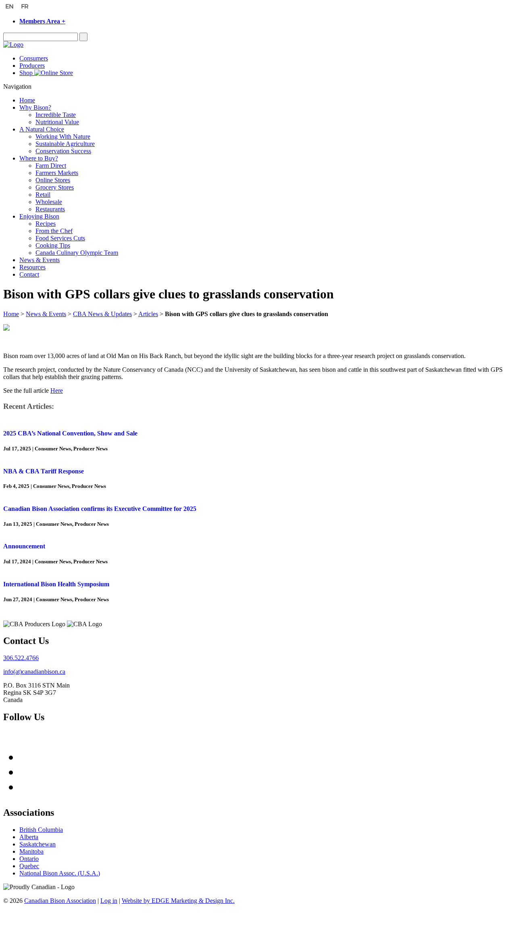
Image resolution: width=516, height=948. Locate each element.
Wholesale (48, 201)
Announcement (24, 546)
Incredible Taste (55, 114)
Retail (42, 194)
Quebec (29, 866)
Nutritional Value (57, 122)
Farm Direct (50, 165)
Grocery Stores (54, 187)
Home (27, 100)
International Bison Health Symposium (56, 584)
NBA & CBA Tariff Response (43, 471)
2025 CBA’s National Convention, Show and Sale (70, 433)
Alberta (28, 836)
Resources (32, 267)
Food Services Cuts (60, 238)
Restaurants (50, 209)
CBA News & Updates (102, 313)
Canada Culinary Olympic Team (76, 252)
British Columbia (41, 829)
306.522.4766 (21, 657)
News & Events (39, 259)
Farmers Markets (56, 172)
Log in (108, 900)
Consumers (33, 58)
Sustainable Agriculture (65, 143)
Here (56, 390)
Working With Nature (62, 136)
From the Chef (54, 230)
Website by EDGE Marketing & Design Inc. (178, 900)
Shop (26, 72)
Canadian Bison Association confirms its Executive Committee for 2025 (99, 508)
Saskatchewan (37, 844)
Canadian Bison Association (60, 900)
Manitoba (31, 851)
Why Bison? (35, 107)
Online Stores (52, 180)
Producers (32, 65)
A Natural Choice (41, 129)
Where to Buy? (38, 158)
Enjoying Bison (39, 216)
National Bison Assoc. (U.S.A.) (59, 873)
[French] (26, 7)
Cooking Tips (52, 245)
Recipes (45, 223)
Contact (29, 274)
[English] (10, 7)
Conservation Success (63, 151)
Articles (148, 313)
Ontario (29, 858)
